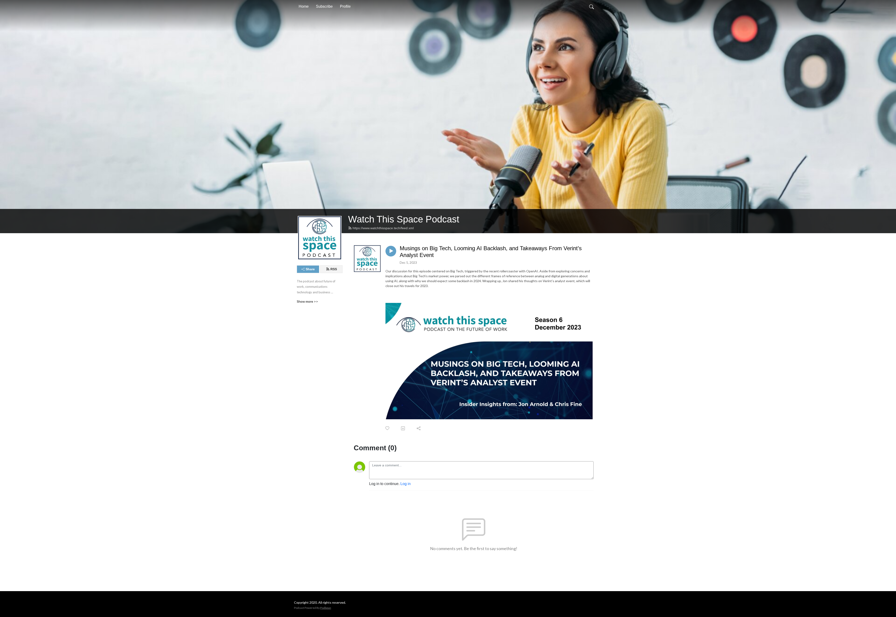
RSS (333, 269)
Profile (345, 6)
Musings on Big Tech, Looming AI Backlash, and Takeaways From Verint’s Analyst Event (491, 251)
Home (304, 6)
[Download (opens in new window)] (403, 428)
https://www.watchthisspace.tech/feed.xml (383, 228)
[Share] (419, 428)
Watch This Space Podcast (403, 219)
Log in (405, 484)
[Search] (591, 6)
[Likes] (387, 428)
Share (310, 269)
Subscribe (324, 6)
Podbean (325, 608)
